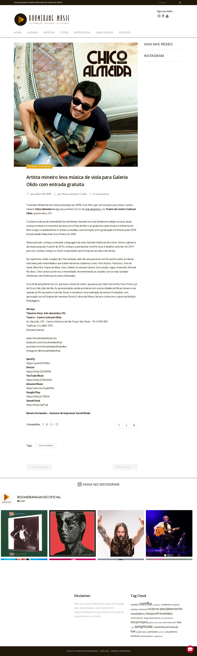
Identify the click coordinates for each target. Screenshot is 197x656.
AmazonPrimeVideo (159, 613)
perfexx (162, 632)
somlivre (135, 636)
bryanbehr (175, 604)
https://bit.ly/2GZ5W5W (38, 371)
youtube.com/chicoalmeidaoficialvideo (46, 346)
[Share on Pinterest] (57, 424)
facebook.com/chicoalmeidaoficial (44, 342)
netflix (145, 604)
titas (179, 622)
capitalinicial (158, 636)
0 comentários (101, 194)
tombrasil (143, 609)
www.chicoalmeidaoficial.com (41, 338)
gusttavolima (153, 622)
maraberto (157, 605)
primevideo (153, 631)
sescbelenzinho (171, 608)
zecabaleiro (138, 613)
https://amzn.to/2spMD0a (40, 388)
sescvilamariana (167, 618)
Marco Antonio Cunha (74, 194)
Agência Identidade (121, 651)
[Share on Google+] (52, 424)
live (133, 631)
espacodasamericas (152, 618)
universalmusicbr (169, 622)
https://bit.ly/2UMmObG (39, 380)
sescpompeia (139, 622)
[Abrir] (24, 533)
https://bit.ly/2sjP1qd (37, 404)
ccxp (132, 627)
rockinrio (153, 609)
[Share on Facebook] (43, 424)
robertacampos (146, 636)
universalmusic (137, 618)
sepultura (134, 609)
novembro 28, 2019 (40, 194)
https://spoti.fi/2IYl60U (38, 363)
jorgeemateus (141, 632)
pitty (160, 622)
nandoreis (166, 604)
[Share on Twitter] (47, 424)
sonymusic (144, 626)
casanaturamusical (165, 627)
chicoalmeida (46, 445)
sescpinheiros (171, 631)
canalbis (135, 604)
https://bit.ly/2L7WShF (38, 396)
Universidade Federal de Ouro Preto (46, 234)
